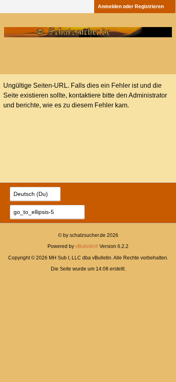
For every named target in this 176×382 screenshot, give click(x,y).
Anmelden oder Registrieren (131, 6)
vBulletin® (86, 246)
